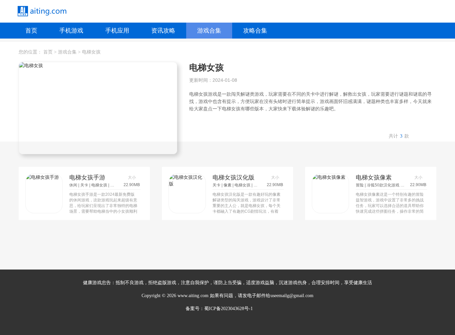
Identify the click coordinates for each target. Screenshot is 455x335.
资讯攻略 (163, 30)
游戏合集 (209, 30)
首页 (31, 30)
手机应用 (117, 30)
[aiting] (41, 11)
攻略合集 (255, 30)
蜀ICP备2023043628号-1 (228, 308)
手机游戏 (71, 30)
